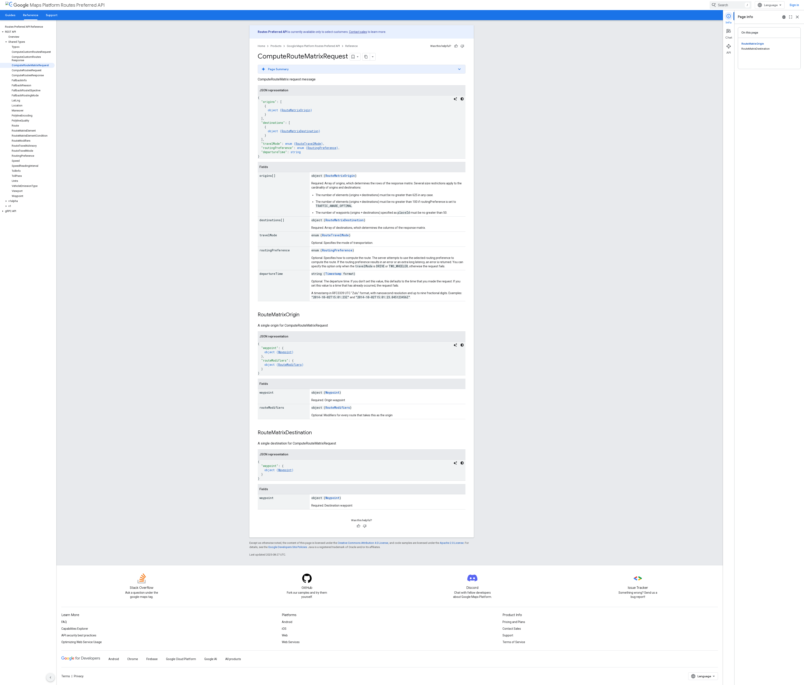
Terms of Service (513, 642)
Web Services (291, 642)
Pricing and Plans (513, 622)
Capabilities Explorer (74, 628)
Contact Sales (511, 628)
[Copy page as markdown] (366, 56)
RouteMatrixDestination (300, 131)
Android (287, 622)
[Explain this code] (455, 99)
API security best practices (78, 635)
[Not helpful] (462, 46)
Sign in (794, 5)
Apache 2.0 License (452, 542)
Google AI (210, 659)
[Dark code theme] (462, 99)
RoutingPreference (322, 148)
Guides (10, 15)
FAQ (64, 622)
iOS (284, 628)
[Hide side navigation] (50, 677)
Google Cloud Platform (181, 659)
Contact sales (358, 32)
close (797, 16)
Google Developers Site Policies (287, 547)
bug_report (783, 16)
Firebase (152, 659)
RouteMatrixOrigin (296, 110)
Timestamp (333, 274)
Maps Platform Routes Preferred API (67, 5)
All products (233, 659)
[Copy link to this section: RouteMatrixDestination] (316, 433)
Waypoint (285, 352)
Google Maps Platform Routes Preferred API (313, 46)
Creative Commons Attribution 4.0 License (363, 542)
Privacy (79, 676)
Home (261, 46)
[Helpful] (456, 46)
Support (51, 15)
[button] (27, 31)
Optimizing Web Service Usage (81, 642)
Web (285, 635)
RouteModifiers (290, 365)
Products (276, 46)
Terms (65, 676)
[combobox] (730, 5)
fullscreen (790, 16)
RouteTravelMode (308, 144)
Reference (30, 15)
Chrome (132, 659)
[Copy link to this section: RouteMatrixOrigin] (303, 315)
